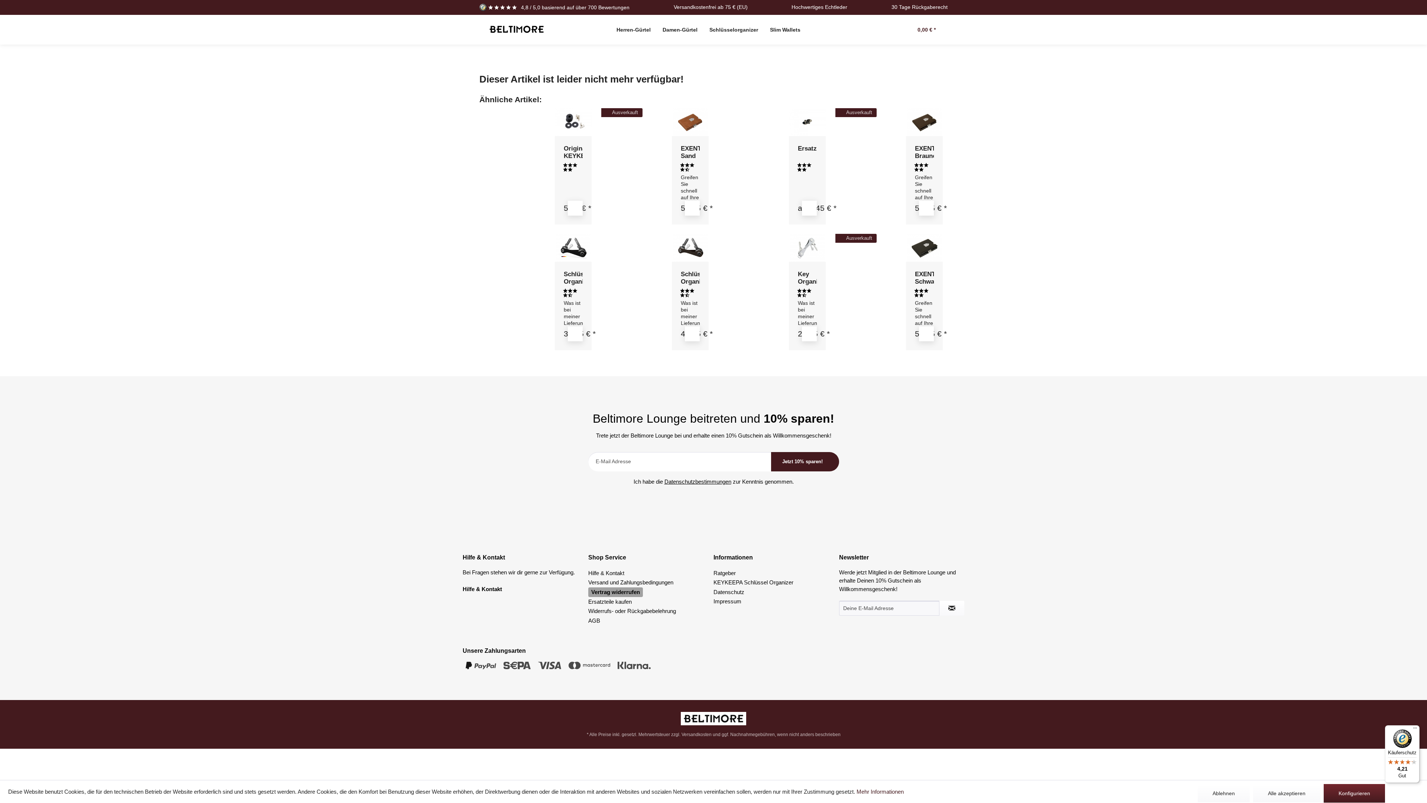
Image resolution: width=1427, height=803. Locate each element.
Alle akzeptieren (1286, 793)
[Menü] (1415, 729)
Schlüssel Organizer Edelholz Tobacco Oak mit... (690, 278)
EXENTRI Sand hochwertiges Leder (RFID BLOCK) (690, 152)
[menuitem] (634, 30)
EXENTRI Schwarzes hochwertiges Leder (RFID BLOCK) (924, 278)
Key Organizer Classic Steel (807, 278)
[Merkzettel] (878, 30)
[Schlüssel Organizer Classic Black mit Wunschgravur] (573, 248)
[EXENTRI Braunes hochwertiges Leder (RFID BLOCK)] (924, 122)
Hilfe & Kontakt (606, 573)
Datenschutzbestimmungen (697, 481)
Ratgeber (725, 573)
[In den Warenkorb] (575, 208)
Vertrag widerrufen (615, 592)
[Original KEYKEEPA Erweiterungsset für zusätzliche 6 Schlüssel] (573, 122)
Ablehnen (1224, 793)
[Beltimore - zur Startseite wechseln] (516, 29)
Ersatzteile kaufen (610, 602)
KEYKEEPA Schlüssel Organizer (753, 582)
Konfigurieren (1354, 793)
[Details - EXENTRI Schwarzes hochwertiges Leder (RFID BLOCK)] (926, 333)
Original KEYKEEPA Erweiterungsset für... (573, 152)
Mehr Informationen (880, 792)
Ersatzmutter (807, 148)
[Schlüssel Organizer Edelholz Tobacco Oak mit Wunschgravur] (690, 248)
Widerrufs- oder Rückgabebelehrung (632, 611)
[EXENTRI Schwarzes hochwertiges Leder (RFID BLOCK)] (924, 248)
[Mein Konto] (894, 30)
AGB (594, 620)
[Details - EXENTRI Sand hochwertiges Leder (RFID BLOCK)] (692, 208)
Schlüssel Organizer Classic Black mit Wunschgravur (573, 278)
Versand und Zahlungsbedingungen (630, 582)
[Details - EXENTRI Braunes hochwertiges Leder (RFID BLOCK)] (926, 208)
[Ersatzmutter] (807, 122)
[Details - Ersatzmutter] (809, 208)
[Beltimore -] (713, 718)
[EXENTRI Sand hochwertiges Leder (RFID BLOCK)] (690, 122)
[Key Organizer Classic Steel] (807, 248)
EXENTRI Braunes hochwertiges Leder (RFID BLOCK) (924, 152)
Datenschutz (729, 592)
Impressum (727, 601)
